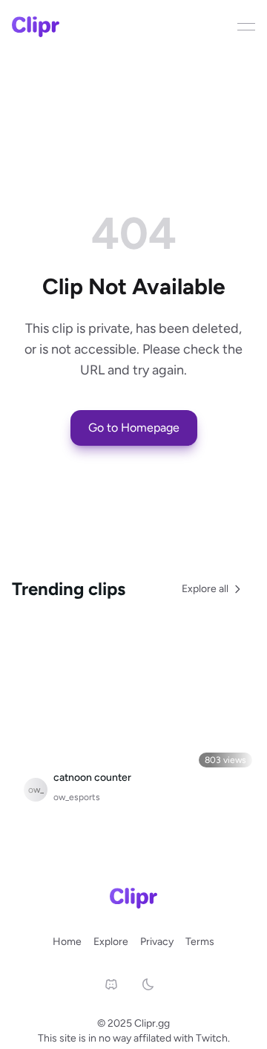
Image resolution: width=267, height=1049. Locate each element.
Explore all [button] (205, 588)
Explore (110, 941)
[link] (111, 984)
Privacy (157, 941)
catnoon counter (92, 777)
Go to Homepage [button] (133, 427)
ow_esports (76, 797)
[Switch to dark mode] (155, 984)
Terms (199, 941)
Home (67, 941)
